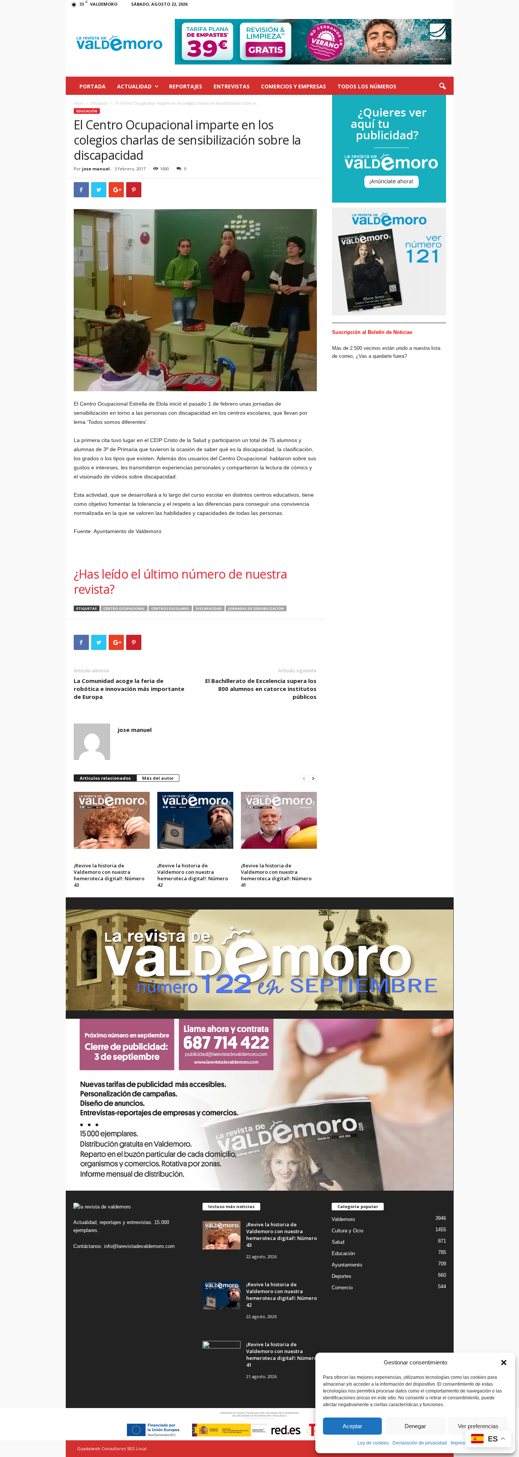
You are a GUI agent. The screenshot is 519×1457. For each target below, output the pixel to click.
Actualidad (134, 86)
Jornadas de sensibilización (256, 608)
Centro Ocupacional (124, 608)
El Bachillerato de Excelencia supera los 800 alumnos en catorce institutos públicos (260, 688)
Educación (99, 103)
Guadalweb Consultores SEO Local (112, 1448)
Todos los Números (366, 86)
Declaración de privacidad (419, 1443)
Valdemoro (343, 1219)
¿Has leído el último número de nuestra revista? (180, 581)
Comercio (342, 1287)
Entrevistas (232, 86)
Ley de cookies (373, 1443)
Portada (92, 86)
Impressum (462, 1443)
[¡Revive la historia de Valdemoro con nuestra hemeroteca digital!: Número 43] (112, 820)
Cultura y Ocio (347, 1231)
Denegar (415, 1426)
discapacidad (209, 608)
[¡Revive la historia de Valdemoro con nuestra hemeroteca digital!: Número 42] (195, 820)
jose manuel (96, 169)
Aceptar (352, 1426)
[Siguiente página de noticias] (313, 778)
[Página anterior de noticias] (304, 778)
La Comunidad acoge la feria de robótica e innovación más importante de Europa (129, 688)
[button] (504, 1362)
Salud (338, 1242)
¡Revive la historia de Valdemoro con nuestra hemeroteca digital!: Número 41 (276, 875)
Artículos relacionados (105, 778)
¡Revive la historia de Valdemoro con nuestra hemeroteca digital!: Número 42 (192, 875)
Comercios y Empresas (293, 86)
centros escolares (170, 608)
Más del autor (158, 778)
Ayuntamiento (347, 1265)
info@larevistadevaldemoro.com (139, 1246)
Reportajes (185, 86)
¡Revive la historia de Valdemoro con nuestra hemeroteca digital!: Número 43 (109, 875)
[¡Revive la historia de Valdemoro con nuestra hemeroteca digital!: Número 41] (279, 820)
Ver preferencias (478, 1426)
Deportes (341, 1276)
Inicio (78, 103)
